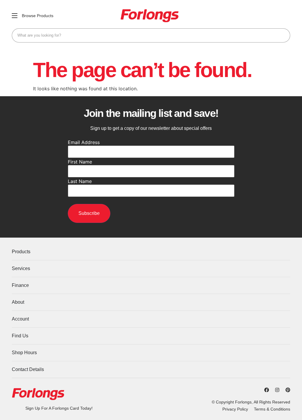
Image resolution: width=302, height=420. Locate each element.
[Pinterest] (287, 390)
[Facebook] (266, 390)
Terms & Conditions (272, 409)
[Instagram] (277, 390)
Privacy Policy (235, 409)
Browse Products (37, 15)
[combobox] (151, 35)
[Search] (283, 35)
